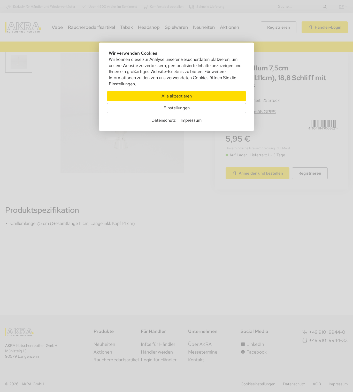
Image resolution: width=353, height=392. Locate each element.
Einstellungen (177, 108)
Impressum (191, 120)
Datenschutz (163, 120)
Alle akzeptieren (177, 96)
